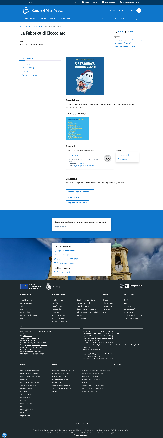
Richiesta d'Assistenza (27, 388)
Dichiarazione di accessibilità (29, 373)
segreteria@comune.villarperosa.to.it (85, 165)
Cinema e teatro (108, 303)
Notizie (105, 300)
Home (22, 27)
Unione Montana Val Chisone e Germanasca (96, 370)
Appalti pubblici (56, 309)
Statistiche (23, 412)
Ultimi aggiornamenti (26, 409)
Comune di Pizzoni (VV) (59, 376)
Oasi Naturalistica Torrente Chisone (93, 385)
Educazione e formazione (59, 321)
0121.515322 (27, 336)
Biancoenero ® (88, 433)
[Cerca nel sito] (138, 10)
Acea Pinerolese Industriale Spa (61, 385)
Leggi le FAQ (24, 379)
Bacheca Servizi (25, 391)
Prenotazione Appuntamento (29, 382)
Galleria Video (128, 312)
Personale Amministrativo (28, 315)
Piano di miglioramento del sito (30, 376)
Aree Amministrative (26, 303)
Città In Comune (120, 430)
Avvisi (105, 312)
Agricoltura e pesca (57, 300)
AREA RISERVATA (81, 435)
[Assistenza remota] (126, 430)
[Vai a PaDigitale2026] (131, 285)
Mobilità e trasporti (83, 306)
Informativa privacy (26, 397)
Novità (28, 27)
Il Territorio (127, 306)
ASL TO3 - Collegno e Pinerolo (61, 388)
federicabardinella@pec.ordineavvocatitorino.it (100, 358)
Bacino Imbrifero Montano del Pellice (93, 373)
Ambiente (55, 303)
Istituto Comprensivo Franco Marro (93, 388)
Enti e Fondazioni (25, 312)
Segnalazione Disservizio (28, 385)
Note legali (23, 400)
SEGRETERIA (73, 155)
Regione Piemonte (27, 2)
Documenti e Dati (25, 309)
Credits (22, 406)
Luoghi (126, 303)
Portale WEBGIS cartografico (91, 379)
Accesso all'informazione (103, 19)
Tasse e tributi (107, 306)
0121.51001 (27, 333)
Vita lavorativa (81, 318)
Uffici (21, 306)
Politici (22, 318)
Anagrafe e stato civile (59, 306)
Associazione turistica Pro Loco (91, 376)
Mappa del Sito (25, 415)
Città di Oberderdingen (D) (60, 379)
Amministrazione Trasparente (29, 370)
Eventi (126, 300)
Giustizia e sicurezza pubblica (86, 300)
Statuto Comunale (26, 394)
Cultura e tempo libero (58, 318)
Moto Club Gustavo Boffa (90, 391)
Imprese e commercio (83, 303)
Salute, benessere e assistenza (86, 309)
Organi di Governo (26, 300)
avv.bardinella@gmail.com (95, 356)
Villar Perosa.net (57, 382)
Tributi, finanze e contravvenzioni (87, 312)
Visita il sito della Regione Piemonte (63, 370)
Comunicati (106, 309)
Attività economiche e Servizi (133, 315)
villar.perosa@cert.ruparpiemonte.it (35, 342)
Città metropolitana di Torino (60, 373)
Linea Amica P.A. (57, 391)
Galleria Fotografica (130, 309)
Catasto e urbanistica (58, 315)
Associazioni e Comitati (131, 318)
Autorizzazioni (56, 312)
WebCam (85, 382)
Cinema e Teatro (38, 27)
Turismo (79, 315)
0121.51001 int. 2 (82, 163)
